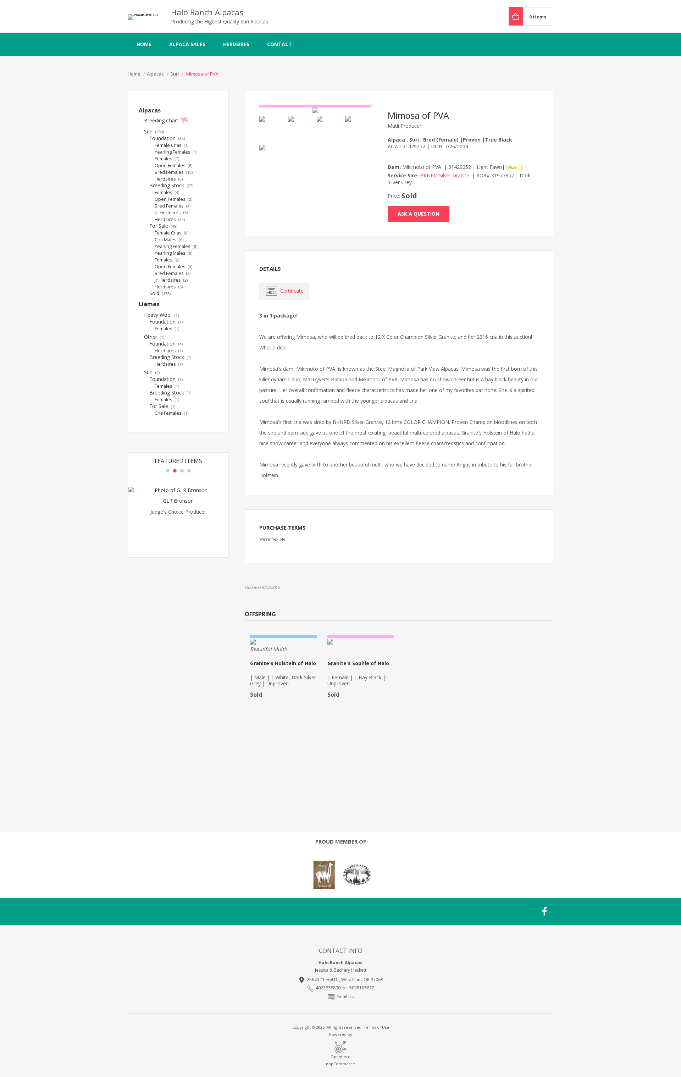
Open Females (174, 165)
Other (154, 336)
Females (167, 159)
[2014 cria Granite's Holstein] (358, 129)
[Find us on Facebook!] (544, 911)
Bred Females (174, 172)
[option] (178, 514)
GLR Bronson (178, 500)
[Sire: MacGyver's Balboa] (301, 129)
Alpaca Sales (187, 44)
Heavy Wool (161, 314)
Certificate (292, 290)
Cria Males (169, 240)
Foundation (167, 138)
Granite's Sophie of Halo (358, 663)
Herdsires (236, 44)
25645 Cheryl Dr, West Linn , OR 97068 (345, 980)
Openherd (340, 1056)
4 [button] (189, 471)
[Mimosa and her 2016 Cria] (315, 110)
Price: (394, 195)
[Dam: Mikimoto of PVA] (330, 129)
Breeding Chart (161, 120)
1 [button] (168, 471)
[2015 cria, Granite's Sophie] (272, 158)
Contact (279, 44)
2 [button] (175, 471)
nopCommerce (340, 1063)
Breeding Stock (171, 185)
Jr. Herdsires (171, 213)
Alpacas (150, 110)
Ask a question (418, 213)
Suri (154, 131)
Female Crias (172, 145)
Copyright (301, 1027)
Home (144, 44)
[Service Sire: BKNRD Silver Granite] (272, 129)
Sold (160, 293)
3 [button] (182, 471)
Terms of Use (376, 1027)
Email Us (345, 997)
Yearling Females (176, 152)
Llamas (149, 304)
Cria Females (172, 413)
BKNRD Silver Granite (444, 175)
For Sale (163, 225)
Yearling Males (174, 253)
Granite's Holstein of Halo (283, 663)
